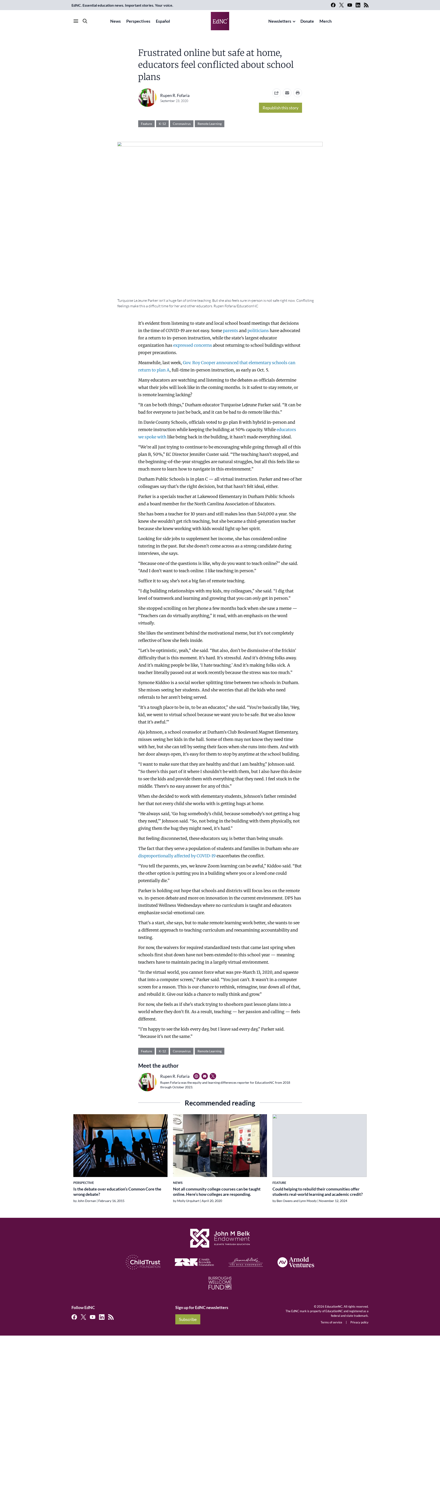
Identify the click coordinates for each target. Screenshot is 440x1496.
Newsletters (279, 21)
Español (163, 21)
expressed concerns (192, 345)
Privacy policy (359, 1322)
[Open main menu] (76, 21)
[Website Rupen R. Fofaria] (196, 1076)
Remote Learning (210, 124)
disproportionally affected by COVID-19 (177, 855)
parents (230, 330)
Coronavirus (182, 124)
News (115, 21)
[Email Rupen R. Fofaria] (204, 1076)
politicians (258, 330)
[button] (287, 92)
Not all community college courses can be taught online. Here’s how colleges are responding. (217, 1191)
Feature (146, 124)
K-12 (162, 124)
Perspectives (138, 21)
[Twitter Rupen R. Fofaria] (213, 1076)
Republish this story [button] (280, 107)
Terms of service (331, 1322)
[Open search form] (85, 21)
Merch (325, 21)
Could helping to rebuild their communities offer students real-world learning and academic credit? (317, 1191)
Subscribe (188, 1319)
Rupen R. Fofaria (175, 95)
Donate (307, 21)
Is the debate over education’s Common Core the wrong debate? (117, 1191)
